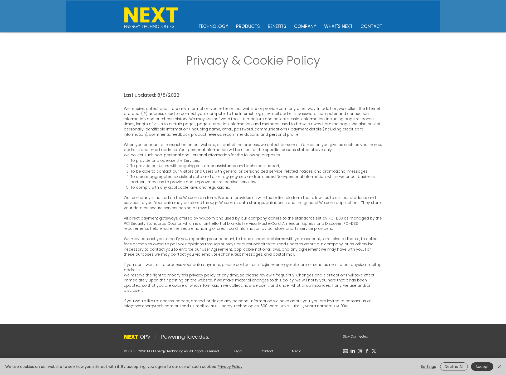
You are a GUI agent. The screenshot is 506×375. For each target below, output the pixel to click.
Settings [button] (428, 366)
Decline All (454, 366)
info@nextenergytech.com (282, 264)
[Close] (500, 366)
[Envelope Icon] (345, 351)
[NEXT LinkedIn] (352, 351)
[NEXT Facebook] (366, 351)
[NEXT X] (374, 351)
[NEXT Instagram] (359, 351)
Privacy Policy (230, 366)
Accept (482, 366)
